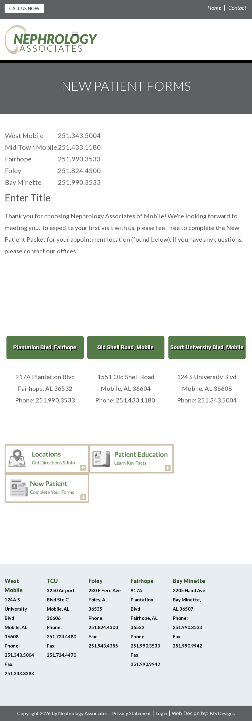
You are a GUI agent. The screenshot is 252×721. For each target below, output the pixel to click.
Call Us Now (24, 8)
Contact (237, 7)
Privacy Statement (131, 713)
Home (214, 7)
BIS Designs (222, 713)
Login (161, 713)
